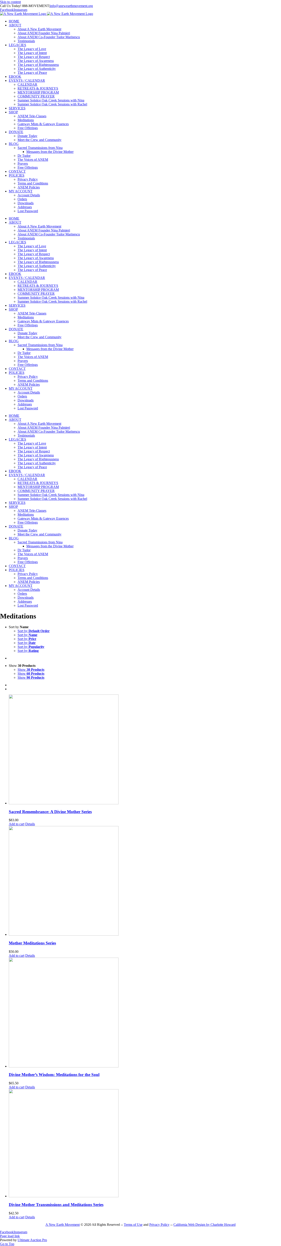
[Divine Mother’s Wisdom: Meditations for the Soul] (145, 1013)
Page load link (10, 1236)
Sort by (34, 631)
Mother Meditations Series (32, 943)
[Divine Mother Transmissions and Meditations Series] (145, 1143)
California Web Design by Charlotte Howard (204, 1224)
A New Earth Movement (62, 1224)
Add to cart (16, 824)
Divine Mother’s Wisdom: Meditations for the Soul (54, 1074)
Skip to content (10, 2)
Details (30, 824)
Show (31, 669)
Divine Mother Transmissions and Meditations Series (56, 1204)
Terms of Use (133, 1224)
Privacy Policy (159, 1224)
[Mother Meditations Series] (145, 881)
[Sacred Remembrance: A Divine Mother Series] (145, 749)
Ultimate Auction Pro (32, 1240)
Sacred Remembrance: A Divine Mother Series (50, 811)
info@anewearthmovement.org (71, 6)
